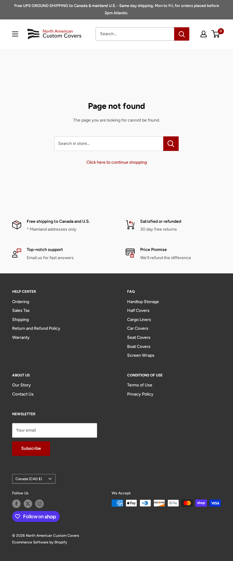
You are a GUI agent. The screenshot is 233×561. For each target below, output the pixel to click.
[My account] (204, 34)
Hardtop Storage (143, 301)
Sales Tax (21, 310)
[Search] (181, 34)
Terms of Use (139, 385)
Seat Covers (138, 337)
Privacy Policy (140, 394)
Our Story (21, 385)
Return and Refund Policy (36, 328)
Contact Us (23, 394)
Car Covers (137, 328)
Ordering (20, 301)
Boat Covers (138, 346)
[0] (216, 34)
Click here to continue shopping (116, 162)
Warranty (21, 337)
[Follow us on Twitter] (28, 503)
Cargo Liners (139, 319)
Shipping (20, 319)
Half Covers (138, 310)
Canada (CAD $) (28, 479)
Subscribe (31, 448)
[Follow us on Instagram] (39, 503)
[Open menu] (15, 34)
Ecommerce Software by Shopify (39, 542)
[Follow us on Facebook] (16, 503)
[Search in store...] (171, 143)
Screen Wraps (140, 355)
